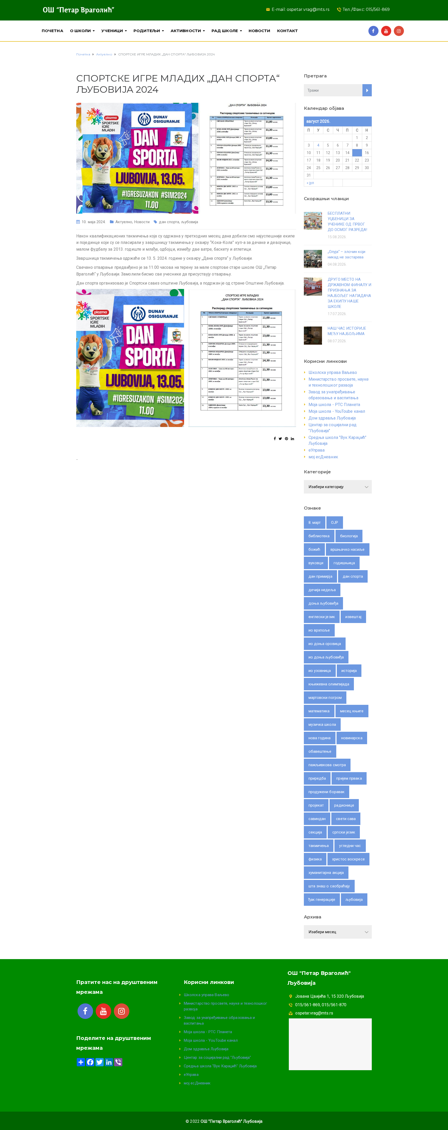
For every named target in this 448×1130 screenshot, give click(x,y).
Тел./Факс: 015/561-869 (366, 9)
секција (315, 832)
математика (319, 711)
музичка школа (322, 724)
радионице (344, 805)
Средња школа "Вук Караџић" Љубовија (220, 1066)
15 (357, 153)
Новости (142, 222)
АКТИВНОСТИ (186, 30)
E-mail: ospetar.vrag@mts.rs (300, 9)
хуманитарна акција (326, 872)
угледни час (350, 845)
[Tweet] (280, 439)
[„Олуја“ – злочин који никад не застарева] (313, 258)
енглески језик (322, 616)
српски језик (343, 832)
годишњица (344, 563)
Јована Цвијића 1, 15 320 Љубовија (329, 996)
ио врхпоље (319, 630)
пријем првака (349, 778)
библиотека (319, 536)
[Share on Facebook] (275, 439)
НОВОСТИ (259, 30)
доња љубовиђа (323, 603)
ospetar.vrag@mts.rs (314, 1013)
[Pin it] (286, 439)
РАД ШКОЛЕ (225, 30)
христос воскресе (348, 859)
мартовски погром (325, 697)
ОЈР (334, 522)
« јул (310, 183)
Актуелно (123, 222)
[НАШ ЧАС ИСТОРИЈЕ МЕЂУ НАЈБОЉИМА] (313, 335)
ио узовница (320, 670)
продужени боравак (327, 791)
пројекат (316, 805)
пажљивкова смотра (327, 765)
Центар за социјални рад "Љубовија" (217, 1057)
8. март (315, 522)
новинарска (351, 738)
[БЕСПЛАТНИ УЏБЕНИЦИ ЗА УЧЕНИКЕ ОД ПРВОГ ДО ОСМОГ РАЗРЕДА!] (313, 220)
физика (315, 859)
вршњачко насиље (348, 549)
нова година (320, 738)
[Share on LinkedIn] (292, 439)
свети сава (346, 818)
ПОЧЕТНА (52, 30)
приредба (317, 778)
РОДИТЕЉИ (147, 30)
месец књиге (352, 711)
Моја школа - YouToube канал (337, 411)
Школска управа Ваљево (333, 372)
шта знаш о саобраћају (329, 886)
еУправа (317, 450)
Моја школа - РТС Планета (334, 404)
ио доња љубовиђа (326, 657)
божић (314, 549)
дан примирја (320, 576)
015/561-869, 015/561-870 (320, 1004)
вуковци (316, 563)
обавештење (320, 751)
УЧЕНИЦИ (112, 30)
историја (349, 670)
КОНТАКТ (287, 30)
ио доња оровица (325, 643)
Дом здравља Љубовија (332, 418)
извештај (353, 616)
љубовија (189, 222)
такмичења (319, 845)
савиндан (317, 818)
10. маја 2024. (94, 222)
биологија (349, 536)
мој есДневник (323, 456)
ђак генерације (322, 899)
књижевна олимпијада (329, 684)
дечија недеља (322, 590)
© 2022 (224, 1121)
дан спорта (169, 222)
